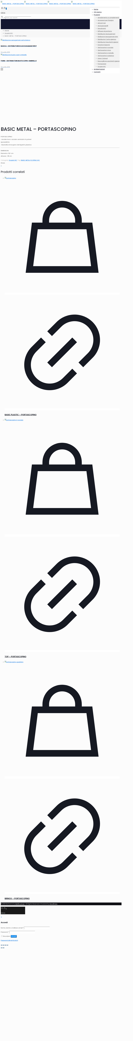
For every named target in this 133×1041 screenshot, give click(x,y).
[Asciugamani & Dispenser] (48, 3)
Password (5, 932)
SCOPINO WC (35, 160)
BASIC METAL (25, 160)
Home (7, 30)
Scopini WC (9, 33)
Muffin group (19, 904)
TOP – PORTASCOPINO (15, 656)
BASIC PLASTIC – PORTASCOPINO (21, 414)
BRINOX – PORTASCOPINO (17, 898)
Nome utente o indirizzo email (12, 928)
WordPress (53, 904)
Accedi (13, 936)
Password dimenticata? (9, 940)
